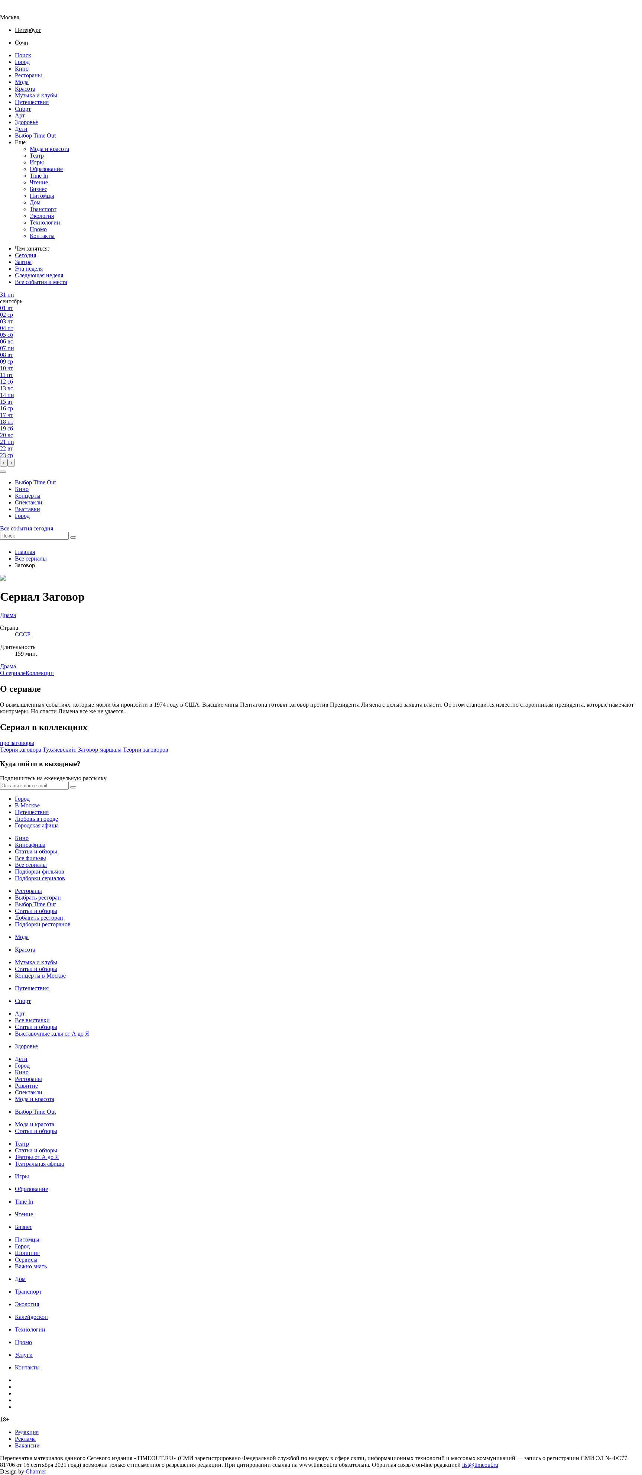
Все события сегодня (26, 528)
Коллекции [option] (40, 673)
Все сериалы (31, 558)
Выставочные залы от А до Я (52, 1033)
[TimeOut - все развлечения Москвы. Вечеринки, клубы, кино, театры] (16, 10)
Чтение (39, 182)
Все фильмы (30, 858)
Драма (8, 666)
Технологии (45, 222)
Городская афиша (37, 825)
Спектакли (28, 502)
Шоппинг (27, 1253)
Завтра (23, 262)
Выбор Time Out (35, 135)
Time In (39, 175)
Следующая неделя (39, 275)
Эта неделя (29, 268)
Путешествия (32, 102)
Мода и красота (49, 149)
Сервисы (26, 1259)
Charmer (36, 1471)
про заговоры (17, 743)
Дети (21, 129)
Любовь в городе (36, 819)
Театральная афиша (39, 1164)
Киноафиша (30, 845)
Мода (22, 82)
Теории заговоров (145, 749)
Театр (37, 155)
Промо (38, 229)
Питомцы (42, 196)
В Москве (27, 805)
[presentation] (3, 463)
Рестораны (28, 75)
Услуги (24, 1355)
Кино (22, 68)
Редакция (27, 1432)
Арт (20, 115)
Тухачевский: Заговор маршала (82, 749)
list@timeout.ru (480, 1465)
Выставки (27, 509)
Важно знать (31, 1266)
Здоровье (26, 122)
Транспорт (43, 209)
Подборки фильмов (39, 871)
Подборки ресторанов (43, 924)
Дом (35, 202)
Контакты (42, 236)
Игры (37, 162)
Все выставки (32, 1020)
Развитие (26, 1085)
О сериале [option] (13, 673)
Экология (42, 216)
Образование (46, 169)
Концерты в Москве (40, 975)
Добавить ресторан (39, 917)
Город (22, 62)
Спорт (23, 109)
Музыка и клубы (36, 95)
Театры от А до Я (37, 1157)
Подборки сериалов (40, 878)
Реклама (25, 1439)
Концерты (27, 496)
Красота (25, 88)
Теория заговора (20, 749)
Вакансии (27, 1445)
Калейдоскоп (31, 1317)
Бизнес (38, 189)
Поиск (23, 55)
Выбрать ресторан (38, 897)
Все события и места (41, 282)
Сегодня (25, 255)
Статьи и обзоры (36, 851)
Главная (25, 552)
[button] (3, 472)
